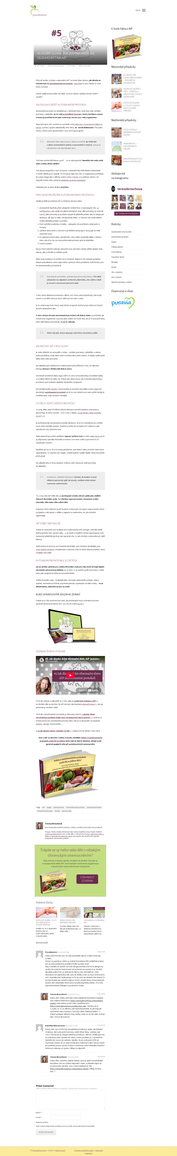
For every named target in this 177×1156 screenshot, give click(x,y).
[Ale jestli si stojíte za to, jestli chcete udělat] (114, 198)
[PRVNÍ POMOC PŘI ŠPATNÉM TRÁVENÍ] (70, 912)
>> (86, 701)
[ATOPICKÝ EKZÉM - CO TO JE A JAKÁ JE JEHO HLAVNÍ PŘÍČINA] (46, 912)
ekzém (54, 389)
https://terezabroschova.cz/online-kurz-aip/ (68, 1006)
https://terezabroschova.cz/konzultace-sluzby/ (69, 1068)
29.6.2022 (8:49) (73, 1057)
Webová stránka (42, 1122)
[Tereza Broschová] (38, 10)
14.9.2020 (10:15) (73, 994)
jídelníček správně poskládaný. (73, 180)
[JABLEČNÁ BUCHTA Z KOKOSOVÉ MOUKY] (116, 160)
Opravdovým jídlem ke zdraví (61, 836)
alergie (49, 807)
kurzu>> (81, 604)
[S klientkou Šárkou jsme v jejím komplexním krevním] (138, 198)
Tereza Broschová (57, 66)
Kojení (113, 242)
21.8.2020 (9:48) (63, 952)
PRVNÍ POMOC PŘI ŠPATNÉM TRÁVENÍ (68, 921)
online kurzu (95, 436)
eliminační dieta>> (89, 704)
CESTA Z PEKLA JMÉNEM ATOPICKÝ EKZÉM (132, 132)
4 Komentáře (86, 66)
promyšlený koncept (72, 114)
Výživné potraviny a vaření (121, 282)
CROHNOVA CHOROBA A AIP (94, 921)
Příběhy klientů (117, 247)
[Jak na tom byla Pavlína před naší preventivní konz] (122, 206)
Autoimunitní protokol (119, 237)
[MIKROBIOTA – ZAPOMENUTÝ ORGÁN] (116, 146)
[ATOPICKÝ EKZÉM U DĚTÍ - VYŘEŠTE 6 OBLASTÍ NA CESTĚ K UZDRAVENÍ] (116, 93)
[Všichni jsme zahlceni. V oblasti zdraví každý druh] (114, 206)
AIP (37, 567)
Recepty (114, 262)
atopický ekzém (59, 807)
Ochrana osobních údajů (83, 1150)
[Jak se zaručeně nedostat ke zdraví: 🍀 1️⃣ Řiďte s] (122, 198)
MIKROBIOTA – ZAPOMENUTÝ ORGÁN (130, 146)
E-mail (38, 1117)
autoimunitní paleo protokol (75, 807)
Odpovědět (101, 952)
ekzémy (39, 724)
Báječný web (60, 1150)
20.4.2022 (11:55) (71, 1026)
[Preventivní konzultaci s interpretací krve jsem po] (131, 198)
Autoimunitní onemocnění (121, 232)
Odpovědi (78, 83)
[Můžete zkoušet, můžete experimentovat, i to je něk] (131, 206)
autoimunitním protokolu (61, 83)
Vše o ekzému (116, 272)
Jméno (39, 1112)
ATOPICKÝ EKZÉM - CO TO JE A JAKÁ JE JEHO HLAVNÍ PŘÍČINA (46, 922)
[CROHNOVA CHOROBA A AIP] (94, 912)
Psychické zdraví (117, 257)
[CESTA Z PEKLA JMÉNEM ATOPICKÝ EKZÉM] (116, 132)
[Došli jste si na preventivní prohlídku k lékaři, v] (138, 206)
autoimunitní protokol (55, 392)
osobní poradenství (52, 834)
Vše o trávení (116, 277)
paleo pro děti (66, 811)
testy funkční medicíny (45, 549)
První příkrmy (116, 252)
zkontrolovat (94, 533)
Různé (113, 267)
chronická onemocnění (44, 811)
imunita (57, 811)
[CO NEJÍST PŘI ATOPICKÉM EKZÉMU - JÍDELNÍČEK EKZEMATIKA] (116, 79)
